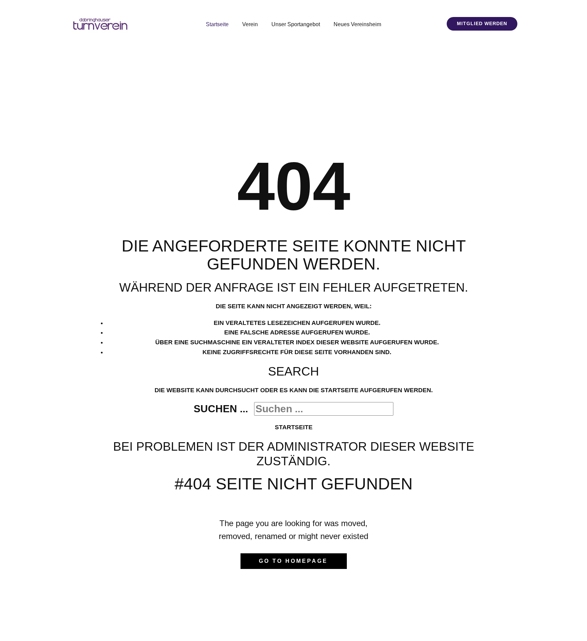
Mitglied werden (482, 23)
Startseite (294, 427)
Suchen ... (221, 408)
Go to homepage (293, 561)
